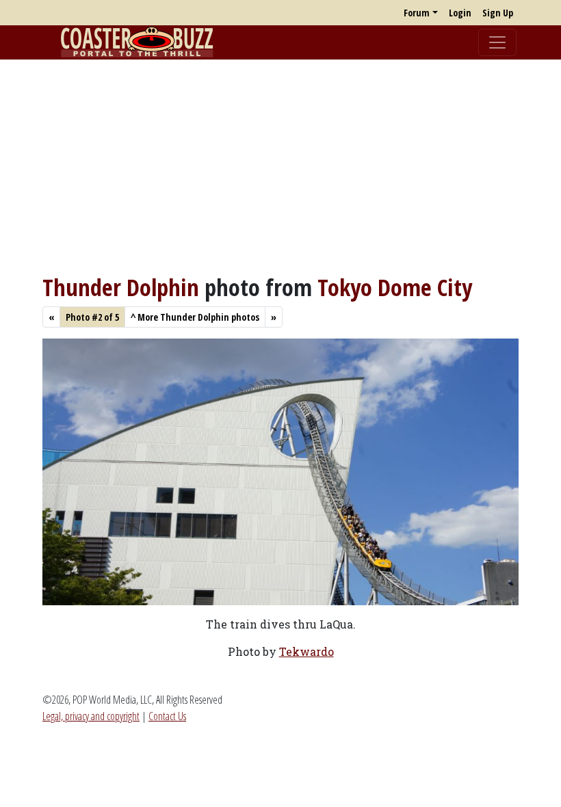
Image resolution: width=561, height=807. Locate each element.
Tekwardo (306, 651)
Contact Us (167, 716)
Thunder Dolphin (120, 287)
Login (460, 12)
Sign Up (497, 12)
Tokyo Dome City (394, 287)
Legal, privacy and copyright (91, 716)
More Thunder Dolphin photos (195, 316)
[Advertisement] (280, 166)
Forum (417, 12)
